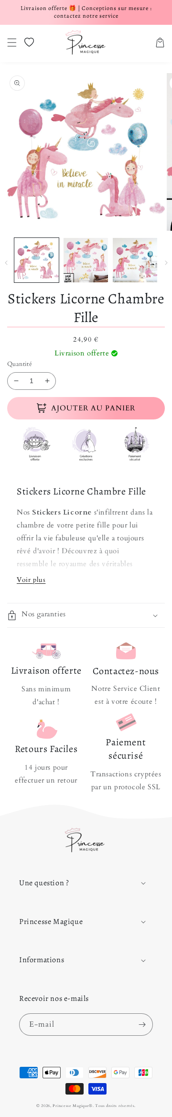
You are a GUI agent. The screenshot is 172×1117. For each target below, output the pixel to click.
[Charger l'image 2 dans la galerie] (86, 260)
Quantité (19, 364)
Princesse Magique (71, 1105)
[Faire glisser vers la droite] (166, 263)
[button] (11, 42)
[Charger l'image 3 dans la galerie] (135, 260)
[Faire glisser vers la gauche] (6, 263)
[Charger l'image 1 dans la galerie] (36, 260)
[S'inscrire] (141, 1024)
